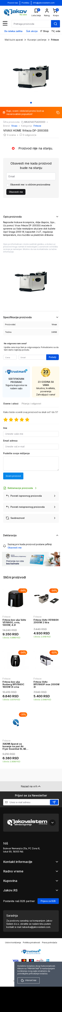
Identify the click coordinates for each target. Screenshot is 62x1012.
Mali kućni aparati (14, 39)
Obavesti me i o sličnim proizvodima (30, 184)
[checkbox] (7, 185)
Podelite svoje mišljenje (16, 453)
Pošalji (52, 357)
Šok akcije (32, 31)
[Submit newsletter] (54, 802)
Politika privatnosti (31, 942)
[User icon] (47, 10)
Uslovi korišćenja (13, 942)
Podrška (25, 3)
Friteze (55, 39)
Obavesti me (16, 191)
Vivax (14, 125)
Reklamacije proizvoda (20, 488)
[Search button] (55, 23)
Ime (5, 428)
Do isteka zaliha (13, 31)
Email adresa (10, 440)
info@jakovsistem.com (44, 3)
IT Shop (44, 31)
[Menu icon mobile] (5, 23)
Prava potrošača (49, 942)
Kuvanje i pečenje (37, 39)
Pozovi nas (13, 3)
